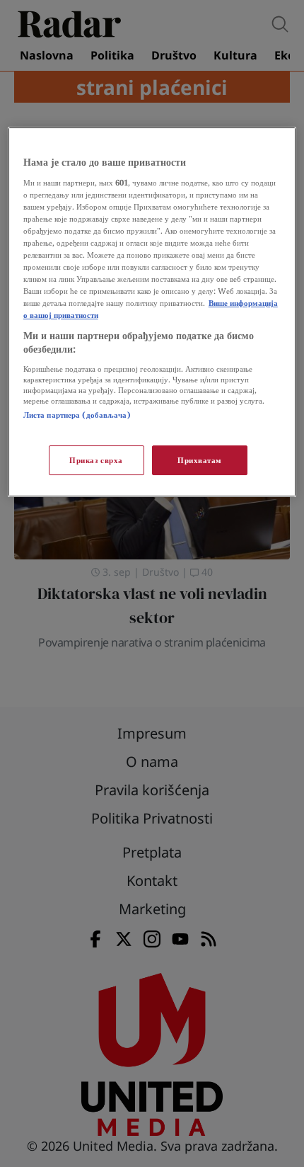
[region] (152, 312)
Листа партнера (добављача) (77, 414)
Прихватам (199, 460)
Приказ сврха (96, 460)
